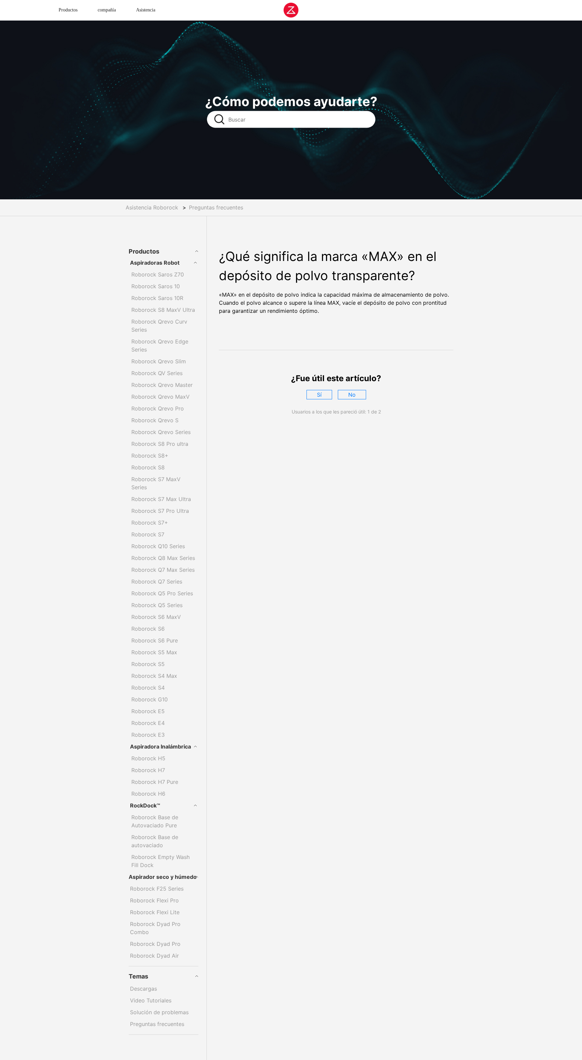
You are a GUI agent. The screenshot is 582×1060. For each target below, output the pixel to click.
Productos (68, 9)
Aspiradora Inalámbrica (160, 746)
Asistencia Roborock (152, 207)
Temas (138, 976)
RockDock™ (145, 805)
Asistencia (145, 9)
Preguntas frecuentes (216, 207)
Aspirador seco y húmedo (163, 876)
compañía (107, 9)
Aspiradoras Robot (155, 262)
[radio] (319, 394)
